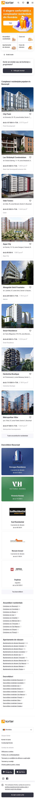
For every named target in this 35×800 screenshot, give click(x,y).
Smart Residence (8, 343)
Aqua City (6, 256)
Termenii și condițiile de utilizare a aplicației (15, 758)
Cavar (4, 213)
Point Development (9, 126)
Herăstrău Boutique (9, 386)
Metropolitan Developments (12, 429)
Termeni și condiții (7, 761)
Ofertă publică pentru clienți (10, 765)
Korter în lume (6, 740)
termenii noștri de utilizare (13, 789)
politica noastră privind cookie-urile (16, 787)
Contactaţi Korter (7, 743)
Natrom (5, 299)
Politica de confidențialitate (10, 755)
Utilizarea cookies (7, 751)
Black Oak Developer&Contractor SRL (14, 169)
